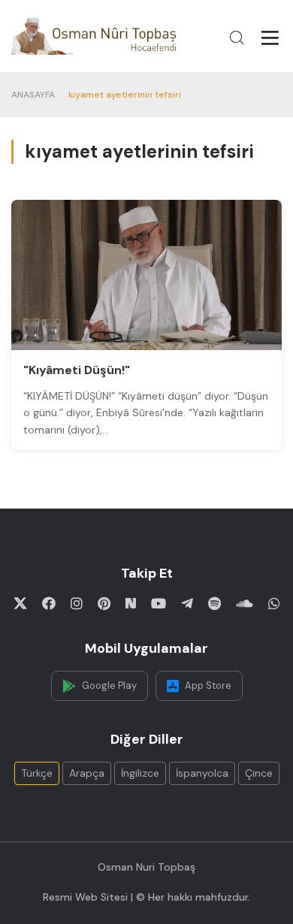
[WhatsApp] (274, 603)
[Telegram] (187, 603)
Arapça (86, 773)
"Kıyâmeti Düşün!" (76, 370)
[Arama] (236, 37)
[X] (20, 603)
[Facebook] (49, 603)
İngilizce (140, 773)
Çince (259, 773)
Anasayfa (33, 95)
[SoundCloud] (244, 603)
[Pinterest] (104, 603)
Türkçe (37, 773)
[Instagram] (77, 603)
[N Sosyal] (130, 603)
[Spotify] (214, 603)
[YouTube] (158, 603)
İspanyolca (202, 773)
